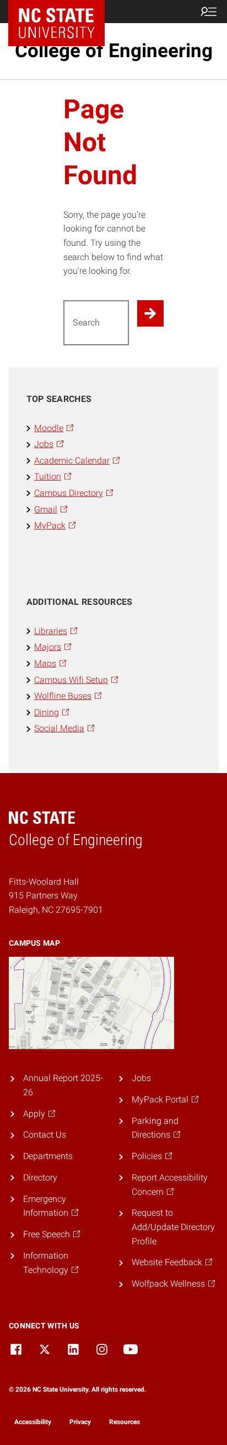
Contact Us (44, 1134)
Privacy (80, 1422)
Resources (124, 1422)
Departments (48, 1156)
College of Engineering (114, 51)
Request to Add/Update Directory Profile (173, 1226)
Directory (40, 1177)
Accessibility (32, 1422)
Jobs (141, 1078)
